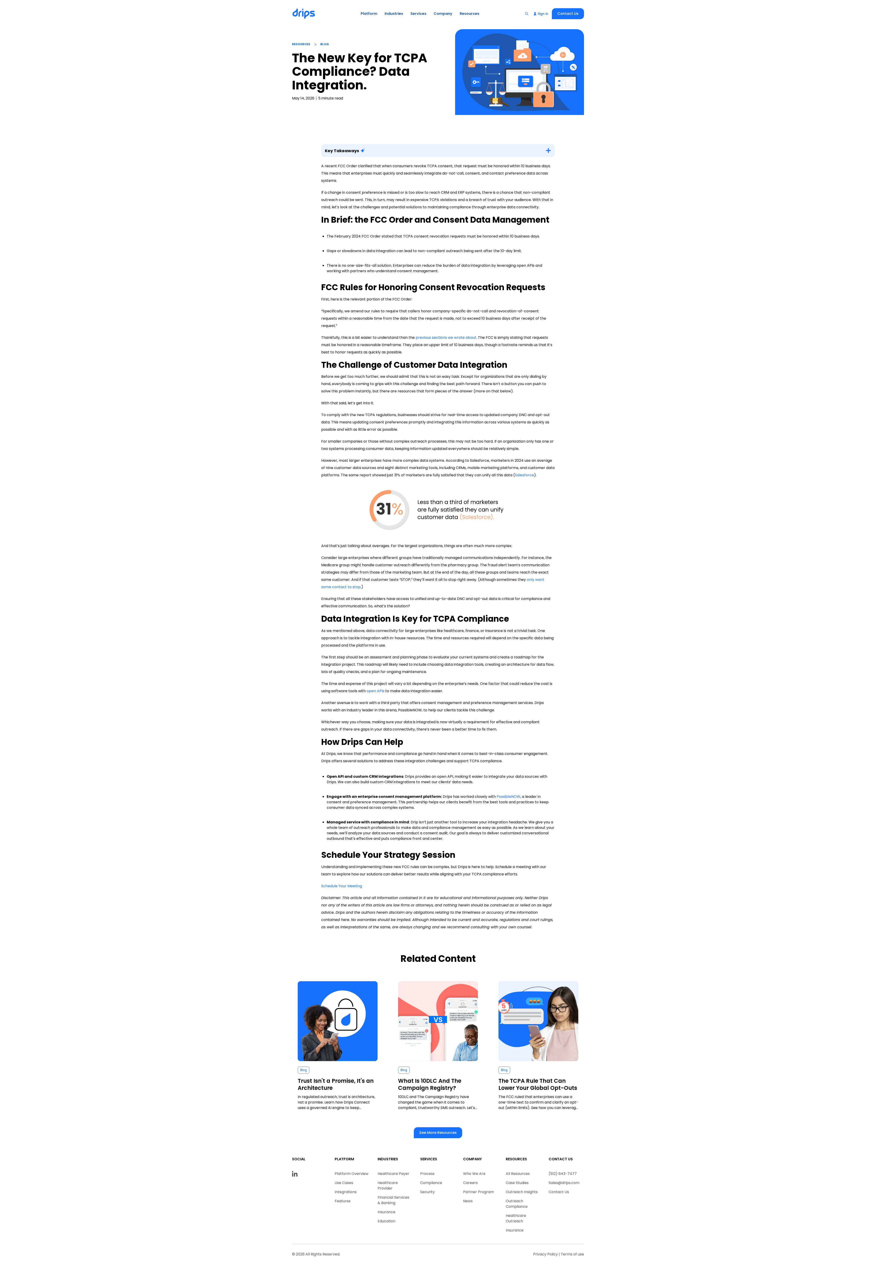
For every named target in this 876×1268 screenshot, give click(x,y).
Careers (470, 1182)
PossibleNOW (508, 796)
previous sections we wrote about (446, 337)
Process (427, 1173)
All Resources (518, 1173)
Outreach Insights (522, 1192)
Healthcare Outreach (516, 1218)
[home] (304, 13)
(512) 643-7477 (563, 1173)
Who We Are (474, 1173)
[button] (369, 14)
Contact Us (568, 13)
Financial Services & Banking (393, 1200)
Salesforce (524, 475)
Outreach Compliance (517, 1203)
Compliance (431, 1182)
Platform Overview (351, 1173)
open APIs (375, 691)
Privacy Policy (545, 1254)
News (468, 1201)
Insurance (386, 1212)
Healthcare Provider (388, 1185)
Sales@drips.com (564, 1182)
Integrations (346, 1192)
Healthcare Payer (393, 1173)
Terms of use (572, 1254)
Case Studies (517, 1182)
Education (386, 1221)
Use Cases (344, 1182)
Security (427, 1192)
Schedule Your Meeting (341, 886)
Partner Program (478, 1192)
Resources (469, 13)
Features (343, 1201)
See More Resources (438, 1132)
